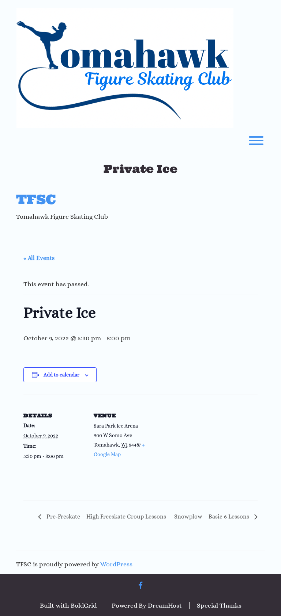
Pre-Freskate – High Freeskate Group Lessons (105, 516)
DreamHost (165, 605)
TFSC (36, 199)
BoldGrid (84, 605)
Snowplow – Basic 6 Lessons (212, 516)
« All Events (39, 258)
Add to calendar (61, 375)
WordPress (116, 564)
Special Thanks (219, 605)
